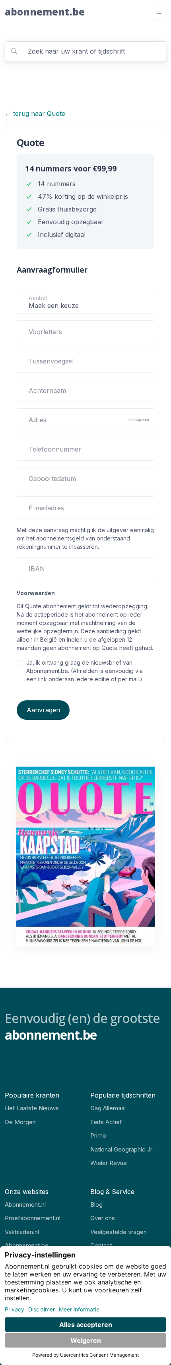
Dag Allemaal (108, 1108)
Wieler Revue (108, 1163)
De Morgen (20, 1122)
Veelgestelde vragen (118, 1232)
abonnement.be (45, 11)
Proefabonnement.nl (32, 1218)
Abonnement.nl (25, 1204)
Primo (98, 1135)
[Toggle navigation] (159, 12)
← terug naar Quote (35, 113)
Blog (96, 1204)
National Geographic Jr (121, 1149)
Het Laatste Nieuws (32, 1108)
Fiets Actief (106, 1122)
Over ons (102, 1218)
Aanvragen (43, 710)
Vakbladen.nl (22, 1232)
